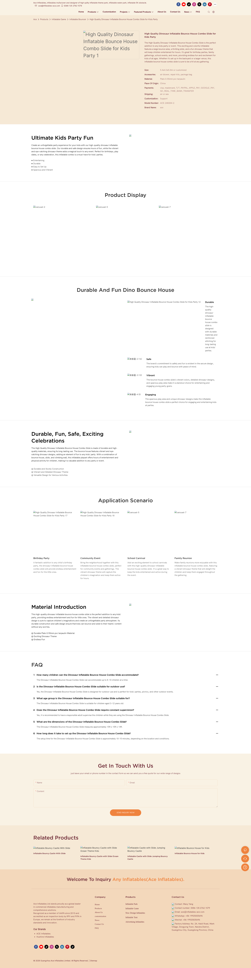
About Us (99, 912)
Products (44, 19)
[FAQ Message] (245, 867)
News (97, 920)
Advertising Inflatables (135, 922)
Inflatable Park (132, 904)
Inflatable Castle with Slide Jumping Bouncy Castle (147, 857)
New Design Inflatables (135, 913)
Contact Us (99, 924)
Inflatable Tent (131, 917)
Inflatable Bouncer (77, 19)
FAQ (97, 928)
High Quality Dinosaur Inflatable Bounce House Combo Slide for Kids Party (124, 19)
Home (97, 904)
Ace (35, 19)
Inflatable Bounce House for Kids (189, 853)
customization (100, 916)
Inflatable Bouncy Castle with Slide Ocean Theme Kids (99, 857)
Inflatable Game (59, 19)
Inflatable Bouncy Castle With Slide (49, 853)
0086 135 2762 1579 (73, 6)
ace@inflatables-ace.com (49, 6)
